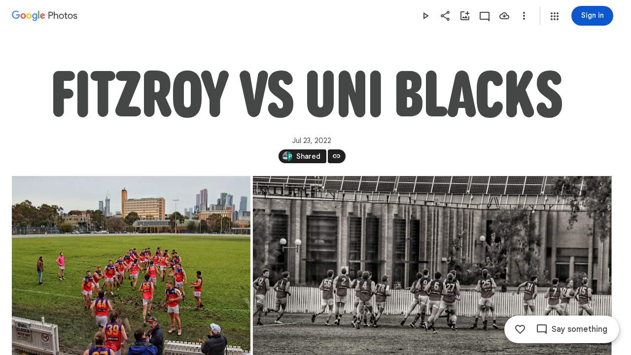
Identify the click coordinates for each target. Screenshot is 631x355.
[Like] (520, 329)
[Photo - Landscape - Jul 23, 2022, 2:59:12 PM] (131, 265)
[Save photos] (504, 16)
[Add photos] (465, 16)
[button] (554, 16)
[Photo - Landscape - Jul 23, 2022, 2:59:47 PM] (432, 265)
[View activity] (484, 16)
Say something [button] (579, 329)
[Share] (445, 16)
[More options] (524, 16)
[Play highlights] (425, 16)
